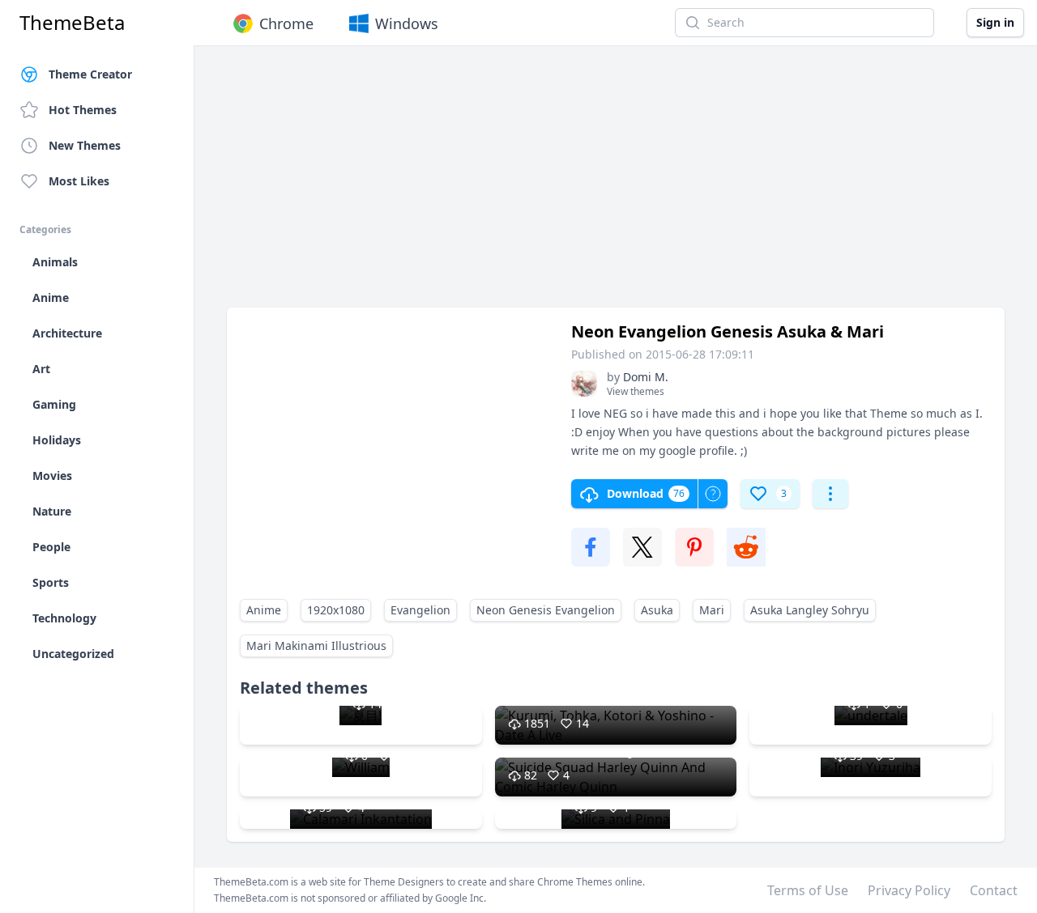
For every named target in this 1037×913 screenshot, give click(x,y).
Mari (711, 610)
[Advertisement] (616, 184)
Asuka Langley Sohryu (809, 610)
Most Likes (79, 181)
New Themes (85, 145)
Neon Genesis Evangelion (545, 610)
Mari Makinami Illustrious (316, 645)
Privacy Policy (909, 890)
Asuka (657, 610)
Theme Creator (90, 74)
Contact (994, 890)
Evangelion (420, 610)
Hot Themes (83, 109)
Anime (263, 610)
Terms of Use (807, 890)
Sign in (995, 22)
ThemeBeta (72, 23)
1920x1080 (336, 610)
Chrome (286, 23)
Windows (406, 23)
